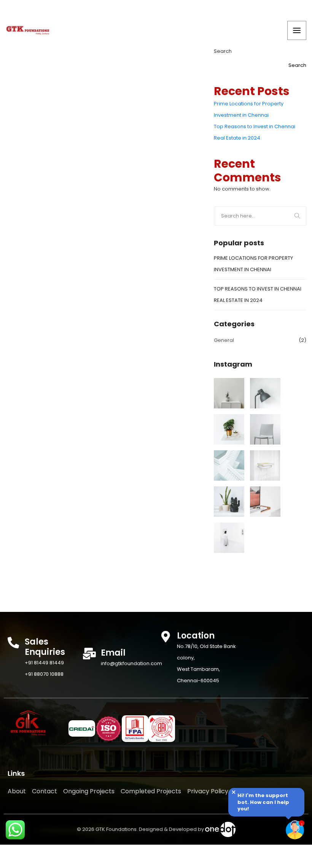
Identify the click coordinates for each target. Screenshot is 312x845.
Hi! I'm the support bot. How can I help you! (263, 802)
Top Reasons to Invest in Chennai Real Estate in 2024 (254, 132)
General (224, 340)
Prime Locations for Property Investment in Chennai (248, 109)
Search (223, 51)
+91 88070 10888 (44, 674)
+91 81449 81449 (44, 662)
